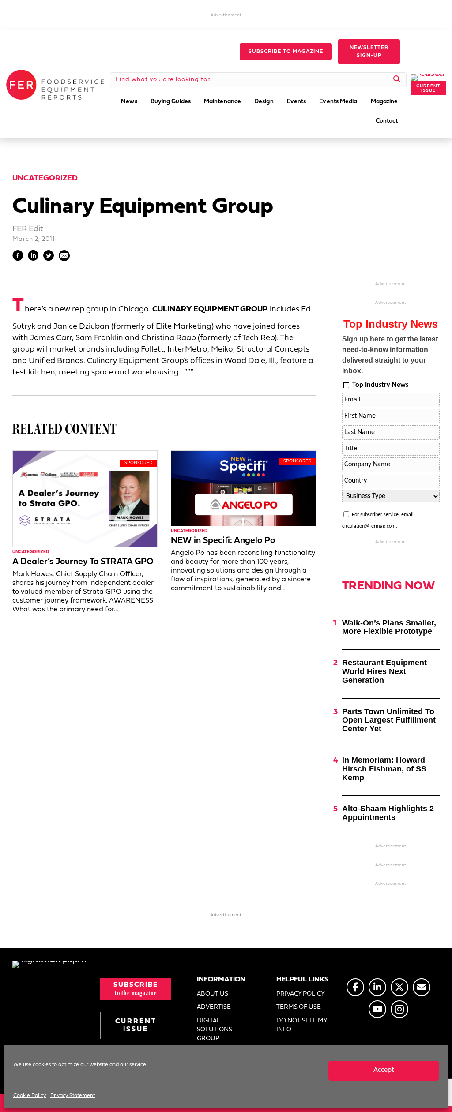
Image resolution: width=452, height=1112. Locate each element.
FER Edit (27, 229)
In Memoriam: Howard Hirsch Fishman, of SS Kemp (384, 769)
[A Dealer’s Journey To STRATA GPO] (85, 498)
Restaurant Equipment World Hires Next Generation (384, 671)
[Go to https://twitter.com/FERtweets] (399, 987)
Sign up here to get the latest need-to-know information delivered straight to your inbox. (390, 354)
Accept (383, 1070)
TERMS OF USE (298, 1007)
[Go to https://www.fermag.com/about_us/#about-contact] (421, 987)
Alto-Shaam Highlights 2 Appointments (388, 813)
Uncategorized (45, 178)
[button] (286, 51)
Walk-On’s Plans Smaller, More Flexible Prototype (389, 627)
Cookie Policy (29, 1095)
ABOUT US (212, 994)
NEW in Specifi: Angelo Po (223, 540)
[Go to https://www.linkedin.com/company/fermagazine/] (377, 987)
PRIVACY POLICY (300, 994)
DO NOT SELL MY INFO (301, 1025)
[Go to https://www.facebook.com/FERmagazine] (355, 987)
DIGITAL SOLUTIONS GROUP (214, 1030)
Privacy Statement (72, 1095)
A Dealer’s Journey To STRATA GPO (83, 562)
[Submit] (397, 80)
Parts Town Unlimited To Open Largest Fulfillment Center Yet (389, 720)
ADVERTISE (214, 1007)
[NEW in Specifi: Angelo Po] (243, 488)
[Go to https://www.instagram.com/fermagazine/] (399, 1009)
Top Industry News (380, 385)
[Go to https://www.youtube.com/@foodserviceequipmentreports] (377, 1009)
